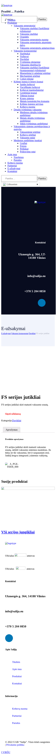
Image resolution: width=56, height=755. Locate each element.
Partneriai (16, 716)
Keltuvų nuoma (19, 708)
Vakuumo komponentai (19, 333)
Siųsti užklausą (13, 414)
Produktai (17, 676)
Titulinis (16, 662)
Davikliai (32, 333)
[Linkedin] (42, 303)
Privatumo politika (15, 744)
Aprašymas (12, 429)
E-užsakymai (6, 333)
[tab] (11, 430)
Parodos (16, 723)
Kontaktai (17, 683)
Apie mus (17, 669)
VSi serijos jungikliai (18, 532)
